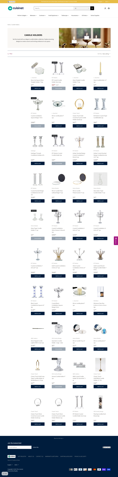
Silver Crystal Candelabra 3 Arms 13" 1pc (79, 266)
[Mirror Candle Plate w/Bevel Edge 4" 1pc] (59, 179)
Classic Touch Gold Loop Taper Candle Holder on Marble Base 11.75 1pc (37, 377)
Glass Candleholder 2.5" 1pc (100, 80)
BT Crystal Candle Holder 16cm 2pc (57, 80)
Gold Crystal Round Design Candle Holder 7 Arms (100, 266)
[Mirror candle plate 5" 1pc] (100, 329)
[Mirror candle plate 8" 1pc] (79, 291)
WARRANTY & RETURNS (51, 456)
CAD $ (106, 1)
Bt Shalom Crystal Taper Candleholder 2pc (100, 115)
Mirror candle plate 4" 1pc (58, 115)
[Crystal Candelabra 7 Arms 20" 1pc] (38, 254)
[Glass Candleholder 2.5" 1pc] (100, 68)
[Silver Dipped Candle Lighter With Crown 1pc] (38, 329)
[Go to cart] (109, 8)
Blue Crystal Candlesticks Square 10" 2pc (37, 304)
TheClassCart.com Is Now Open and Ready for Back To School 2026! (59, 1)
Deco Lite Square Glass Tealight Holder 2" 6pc (37, 80)
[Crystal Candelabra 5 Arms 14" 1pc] (79, 216)
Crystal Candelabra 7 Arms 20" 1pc (37, 265)
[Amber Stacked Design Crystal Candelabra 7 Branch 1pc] (79, 141)
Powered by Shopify (13, 471)
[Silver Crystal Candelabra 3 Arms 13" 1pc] (79, 254)
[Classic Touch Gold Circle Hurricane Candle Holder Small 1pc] (79, 104)
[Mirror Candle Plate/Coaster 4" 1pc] (79, 179)
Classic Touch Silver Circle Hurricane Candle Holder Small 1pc (37, 415)
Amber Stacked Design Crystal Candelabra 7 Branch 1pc (79, 154)
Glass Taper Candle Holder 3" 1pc (36, 228)
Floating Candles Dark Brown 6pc (100, 414)
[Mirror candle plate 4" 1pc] (59, 104)
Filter (10, 54)
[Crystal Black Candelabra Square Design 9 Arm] (59, 291)
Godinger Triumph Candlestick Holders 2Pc (37, 153)
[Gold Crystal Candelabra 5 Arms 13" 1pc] (59, 254)
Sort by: (100, 53)
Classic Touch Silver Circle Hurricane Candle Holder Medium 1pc (58, 415)
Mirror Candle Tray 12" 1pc (79, 340)
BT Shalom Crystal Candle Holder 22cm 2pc (79, 414)
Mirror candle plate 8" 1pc (79, 303)
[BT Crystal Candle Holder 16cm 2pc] (59, 68)
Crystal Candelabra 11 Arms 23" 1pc (100, 228)
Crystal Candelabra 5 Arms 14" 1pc (78, 228)
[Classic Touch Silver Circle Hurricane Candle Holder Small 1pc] (38, 402)
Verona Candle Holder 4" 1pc (58, 376)
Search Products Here (14, 460)
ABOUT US (31, 456)
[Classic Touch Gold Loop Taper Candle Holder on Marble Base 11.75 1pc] (38, 365)
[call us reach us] (11, 2)
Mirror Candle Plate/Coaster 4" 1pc (78, 190)
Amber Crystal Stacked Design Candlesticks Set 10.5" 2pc (100, 154)
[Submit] (92, 8)
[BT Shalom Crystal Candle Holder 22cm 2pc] (79, 402)
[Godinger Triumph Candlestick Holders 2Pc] (38, 141)
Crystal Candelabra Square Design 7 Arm (36, 115)
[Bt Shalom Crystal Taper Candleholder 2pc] (100, 104)
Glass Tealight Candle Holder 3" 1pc (79, 80)
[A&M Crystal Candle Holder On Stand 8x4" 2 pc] (79, 365)
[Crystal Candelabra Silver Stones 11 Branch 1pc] (59, 216)
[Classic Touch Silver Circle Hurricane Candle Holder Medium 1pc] (59, 402)
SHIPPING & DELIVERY (66, 456)
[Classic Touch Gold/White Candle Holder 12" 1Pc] (100, 365)
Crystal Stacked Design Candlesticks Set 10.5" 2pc (37, 191)
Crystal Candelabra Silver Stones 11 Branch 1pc (58, 229)
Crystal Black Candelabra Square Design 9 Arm (57, 304)
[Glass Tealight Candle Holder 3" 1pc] (79, 68)
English (100, 1)
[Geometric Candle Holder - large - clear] (59, 329)
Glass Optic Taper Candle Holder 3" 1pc (99, 190)
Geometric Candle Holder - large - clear (57, 340)
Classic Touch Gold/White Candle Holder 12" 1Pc (99, 377)
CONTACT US (39, 456)
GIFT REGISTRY (22, 456)
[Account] (105, 8)
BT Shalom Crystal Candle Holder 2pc (57, 153)
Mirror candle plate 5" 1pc (100, 340)
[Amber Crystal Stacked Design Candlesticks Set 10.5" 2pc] (100, 141)
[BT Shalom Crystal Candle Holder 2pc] (59, 141)
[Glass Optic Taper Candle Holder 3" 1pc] (100, 179)
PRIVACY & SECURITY (80, 456)
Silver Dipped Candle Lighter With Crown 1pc (37, 340)
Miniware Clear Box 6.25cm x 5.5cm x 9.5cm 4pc (100, 304)
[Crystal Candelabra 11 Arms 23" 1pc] (100, 216)
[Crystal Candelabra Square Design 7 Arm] (38, 104)
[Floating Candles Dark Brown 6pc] (100, 402)
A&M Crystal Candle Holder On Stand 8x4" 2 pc (79, 377)
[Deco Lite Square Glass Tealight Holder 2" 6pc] (38, 68)
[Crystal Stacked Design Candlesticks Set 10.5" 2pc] (38, 179)
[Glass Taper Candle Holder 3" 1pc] (38, 216)
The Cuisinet (20, 469)
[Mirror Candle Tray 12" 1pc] (79, 329)
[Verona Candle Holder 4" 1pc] (59, 365)
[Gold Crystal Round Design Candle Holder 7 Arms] (100, 254)
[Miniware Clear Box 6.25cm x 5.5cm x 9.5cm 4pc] (100, 291)
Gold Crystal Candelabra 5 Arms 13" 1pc (58, 265)
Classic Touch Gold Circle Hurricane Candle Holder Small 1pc (79, 116)
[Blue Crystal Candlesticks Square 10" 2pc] (38, 291)
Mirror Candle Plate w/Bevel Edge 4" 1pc (57, 190)
